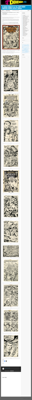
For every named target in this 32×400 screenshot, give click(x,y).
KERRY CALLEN (24, 27)
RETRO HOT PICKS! (25, 34)
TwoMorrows (27, 52)
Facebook (11, 370)
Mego (26, 49)
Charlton (25, 46)
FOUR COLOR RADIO (25, 24)
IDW (25, 48)
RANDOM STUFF (24, 50)
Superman (26, 51)
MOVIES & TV (24, 29)
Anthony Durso (25, 44)
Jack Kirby (27, 48)
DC (22, 47)
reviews (28, 50)
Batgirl (23, 45)
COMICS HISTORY (8, 10)
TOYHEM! (24, 52)
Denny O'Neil (24, 47)
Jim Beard (29, 48)
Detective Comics (27, 47)
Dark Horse (28, 46)
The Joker (23, 52)
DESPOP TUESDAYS (25, 23)
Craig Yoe (26, 46)
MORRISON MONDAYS (25, 28)
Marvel (25, 49)
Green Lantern (23, 48)
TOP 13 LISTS (24, 35)
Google (10, 370)
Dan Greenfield (9, 12)
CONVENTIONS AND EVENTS (26, 21)
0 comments (4, 13)
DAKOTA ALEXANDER (25, 22)
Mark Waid (23, 49)
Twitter (13, 370)
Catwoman (23, 46)
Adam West (23, 44)
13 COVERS (24, 15)
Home (3, 10)
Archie (27, 44)
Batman (25, 45)
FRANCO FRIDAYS (25, 25)
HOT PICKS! (24, 26)
